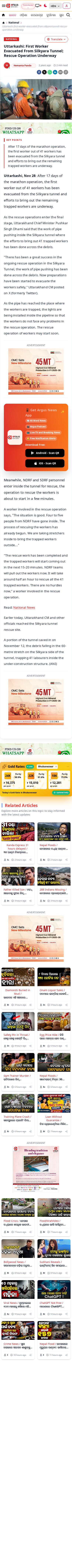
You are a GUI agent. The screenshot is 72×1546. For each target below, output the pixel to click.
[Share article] (30, 860)
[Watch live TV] (38, 5)
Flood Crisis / (12, 1221)
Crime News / (12, 1344)
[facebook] (39, 72)
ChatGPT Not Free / (51, 1303)
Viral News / (11, 1303)
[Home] (3, 22)
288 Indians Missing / (53, 889)
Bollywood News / (14, 1262)
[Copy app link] (66, 72)
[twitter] (44, 72)
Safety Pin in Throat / (17, 1035)
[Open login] (67, 6)
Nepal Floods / (48, 845)
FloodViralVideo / (50, 1221)
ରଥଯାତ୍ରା (37, 15)
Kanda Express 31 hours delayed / (18, 846)
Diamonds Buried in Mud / (17, 991)
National (13, 22)
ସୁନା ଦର (64, 15)
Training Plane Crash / (17, 1116)
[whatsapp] (49, 72)
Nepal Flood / (48, 1344)
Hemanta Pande (22, 65)
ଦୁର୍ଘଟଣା (51, 15)
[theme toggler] (45, 6)
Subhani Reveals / (51, 1262)
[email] (60, 72)
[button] (13, 779)
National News (24, 607)
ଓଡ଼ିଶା (23, 15)
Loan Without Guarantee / (53, 1118)
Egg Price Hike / (49, 1035)
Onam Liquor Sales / (52, 990)
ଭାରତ (12, 15)
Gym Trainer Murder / (17, 1075)
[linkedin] (55, 72)
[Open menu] (2, 6)
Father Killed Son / (15, 889)
